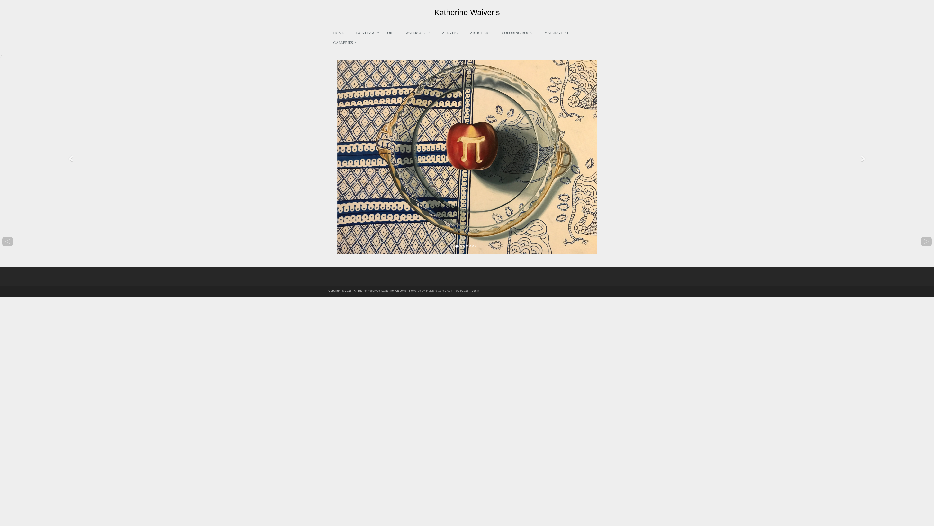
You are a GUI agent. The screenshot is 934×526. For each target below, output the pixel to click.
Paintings (365, 33)
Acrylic (450, 33)
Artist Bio (480, 33)
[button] (70, 157)
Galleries (343, 43)
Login (475, 290)
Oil (390, 33)
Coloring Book (517, 33)
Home (338, 33)
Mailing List (556, 33)
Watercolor (417, 33)
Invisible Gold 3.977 (439, 290)
